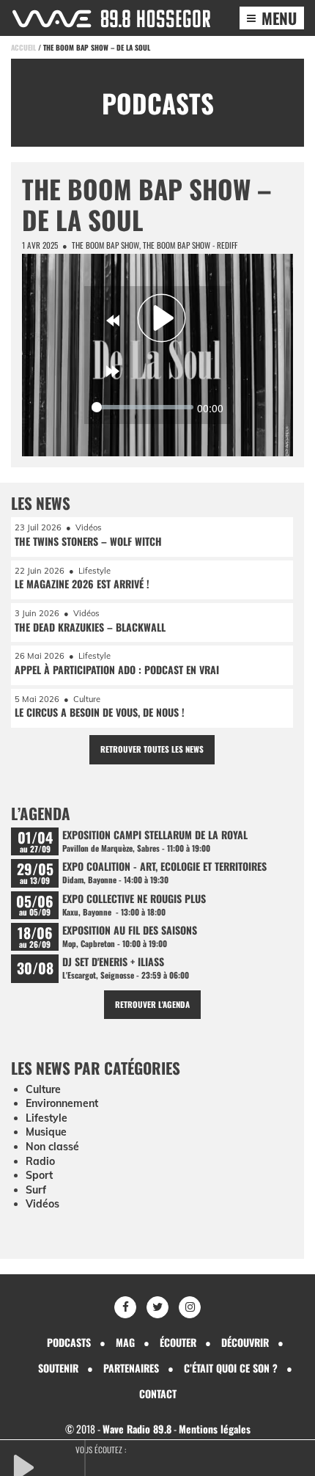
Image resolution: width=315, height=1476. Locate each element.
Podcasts (69, 1342)
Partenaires (131, 1367)
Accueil (23, 47)
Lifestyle (46, 1118)
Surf (36, 1189)
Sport (39, 1175)
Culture (43, 1089)
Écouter (178, 1342)
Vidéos (42, 1203)
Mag (125, 1342)
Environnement (62, 1103)
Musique (46, 1132)
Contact (158, 1393)
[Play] (162, 317)
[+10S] (113, 371)
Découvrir (245, 1342)
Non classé (52, 1146)
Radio (40, 1161)
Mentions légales (215, 1428)
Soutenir (58, 1367)
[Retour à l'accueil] (111, 19)
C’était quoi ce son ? (231, 1367)
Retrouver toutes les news (152, 749)
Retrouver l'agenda (152, 1004)
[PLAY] (47, 1465)
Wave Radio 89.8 (137, 1428)
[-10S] (113, 321)
